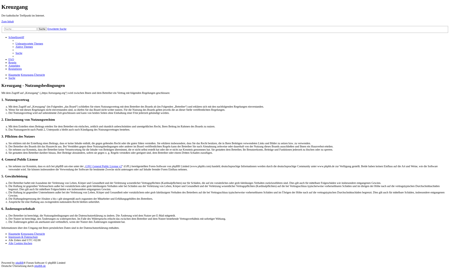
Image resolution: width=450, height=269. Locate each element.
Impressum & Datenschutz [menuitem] (23, 236)
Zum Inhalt (7, 21)
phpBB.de (40, 265)
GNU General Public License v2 (103, 166)
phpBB (19, 262)
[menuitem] (29, 43)
